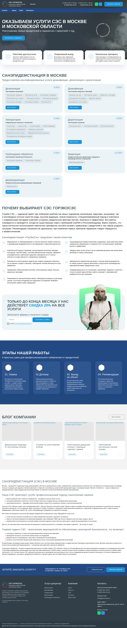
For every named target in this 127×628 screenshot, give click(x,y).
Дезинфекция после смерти (78, 102)
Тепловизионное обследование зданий (19, 136)
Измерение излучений (36, 129)
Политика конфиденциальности (10, 623)
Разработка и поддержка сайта (61, 623)
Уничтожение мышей (90, 126)
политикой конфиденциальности (23, 323)
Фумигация (74, 154)
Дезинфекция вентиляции (77, 98)
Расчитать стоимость (13, 38)
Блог (21, 10)
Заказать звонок (113, 4)
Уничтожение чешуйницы (48, 95)
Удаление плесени (75, 95)
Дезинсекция (13, 88)
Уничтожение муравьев (50, 98)
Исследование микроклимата (16, 129)
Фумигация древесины (76, 162)
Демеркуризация (15, 180)
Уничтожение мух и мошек (15, 98)
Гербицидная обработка (19, 154)
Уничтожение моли (31, 95)
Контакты (30, 10)
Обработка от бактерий (107, 95)
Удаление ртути (12, 186)
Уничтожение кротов (107, 126)
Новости (71, 590)
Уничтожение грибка (90, 95)
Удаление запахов (94, 98)
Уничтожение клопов (33, 98)
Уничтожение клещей (31, 102)
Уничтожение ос (46, 102)
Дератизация (75, 119)
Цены (14, 10)
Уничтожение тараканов (14, 95)
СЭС (69, 592)
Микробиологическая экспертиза (38, 133)
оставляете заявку (20, 381)
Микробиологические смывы (16, 133)
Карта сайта (72, 597)
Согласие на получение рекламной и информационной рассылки (36, 623)
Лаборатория (13, 119)
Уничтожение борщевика (15, 160)
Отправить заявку (42, 319)
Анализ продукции (49, 126)
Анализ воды (11, 126)
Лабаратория (48, 592)
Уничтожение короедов (14, 102)
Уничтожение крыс (75, 126)
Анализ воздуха (35, 126)
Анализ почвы (22, 126)
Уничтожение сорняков (33, 160)
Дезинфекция (75, 88)
